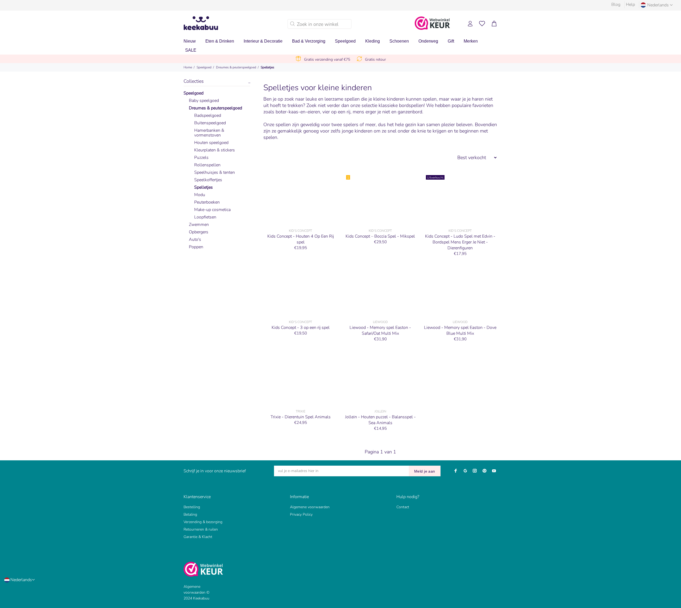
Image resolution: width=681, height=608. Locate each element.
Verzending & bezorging (203, 521)
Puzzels (201, 157)
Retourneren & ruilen (201, 529)
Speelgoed (204, 67)
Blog (615, 4)
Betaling (190, 514)
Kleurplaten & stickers (214, 150)
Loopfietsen (205, 217)
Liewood (380, 322)
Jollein (380, 411)
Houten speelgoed (211, 143)
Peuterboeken (207, 202)
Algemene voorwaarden (310, 507)
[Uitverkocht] (460, 199)
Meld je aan (424, 471)
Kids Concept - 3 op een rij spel (301, 327)
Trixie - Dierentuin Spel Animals (301, 417)
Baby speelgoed (204, 101)
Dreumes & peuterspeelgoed (236, 67)
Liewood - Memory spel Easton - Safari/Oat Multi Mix (380, 330)
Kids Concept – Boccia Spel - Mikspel (380, 236)
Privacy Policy (301, 514)
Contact (402, 507)
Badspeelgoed (207, 115)
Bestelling (192, 507)
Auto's (195, 239)
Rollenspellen (207, 165)
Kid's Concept (300, 231)
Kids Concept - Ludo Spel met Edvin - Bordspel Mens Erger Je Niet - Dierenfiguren (460, 242)
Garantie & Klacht (198, 536)
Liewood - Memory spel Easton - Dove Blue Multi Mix (460, 330)
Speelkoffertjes (208, 180)
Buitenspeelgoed (210, 123)
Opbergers (198, 232)
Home (188, 67)
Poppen (196, 247)
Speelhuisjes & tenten (214, 172)
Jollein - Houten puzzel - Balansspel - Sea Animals (380, 420)
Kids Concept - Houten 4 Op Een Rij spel (300, 239)
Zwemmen (199, 225)
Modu (199, 195)
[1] (380, 199)
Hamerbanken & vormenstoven (209, 132)
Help (630, 4)
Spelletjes (267, 67)
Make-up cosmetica (212, 210)
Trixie (300, 411)
